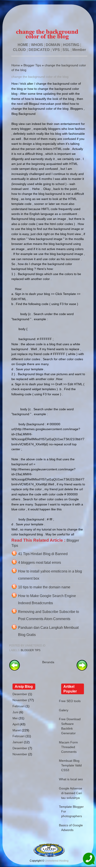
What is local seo (71, 779)
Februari (19, 706)
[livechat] (88, 859)
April (16, 724)
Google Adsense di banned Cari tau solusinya (70, 793)
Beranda (48, 662)
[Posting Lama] (82, 669)
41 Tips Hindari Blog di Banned (43, 554)
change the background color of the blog (40, 76)
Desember (20, 694)
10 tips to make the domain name (44, 587)
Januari (18, 742)
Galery (63, 710)
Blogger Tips (32, 65)
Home (15, 65)
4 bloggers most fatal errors (39, 562)
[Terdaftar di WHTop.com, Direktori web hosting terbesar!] (49, 856)
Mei (15, 718)
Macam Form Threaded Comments (68, 747)
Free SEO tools (70, 701)
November (20, 700)
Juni (15, 712)
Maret (17, 730)
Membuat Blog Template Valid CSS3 (70, 765)
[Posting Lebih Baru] (14, 669)
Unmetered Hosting (57, 860)
